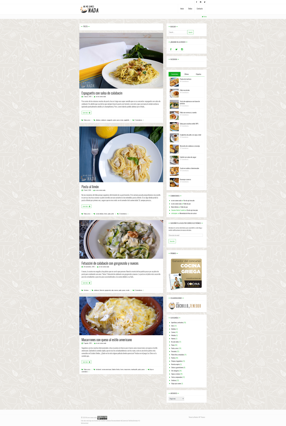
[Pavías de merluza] (174, 82)
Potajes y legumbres (176, 361)
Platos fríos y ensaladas (177, 354)
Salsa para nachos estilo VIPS (189, 123)
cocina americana (106, 369)
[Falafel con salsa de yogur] (174, 160)
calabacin (103, 120)
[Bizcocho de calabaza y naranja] (174, 149)
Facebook (173, 59)
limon (105, 214)
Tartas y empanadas (176, 377)
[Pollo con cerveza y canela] (174, 115)
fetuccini (102, 290)
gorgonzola (108, 290)
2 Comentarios (138, 120)
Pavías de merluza (185, 79)
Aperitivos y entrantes (177, 322)
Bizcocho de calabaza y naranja (190, 146)
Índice (190, 8)
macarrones (127, 369)
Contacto (200, 8)
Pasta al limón (90, 186)
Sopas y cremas (175, 374)
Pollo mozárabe (185, 90)
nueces (116, 290)
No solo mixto (175, 342)
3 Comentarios (138, 290)
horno (122, 369)
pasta (114, 120)
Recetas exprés (175, 364)
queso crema (119, 120)
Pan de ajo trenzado (189, 200)
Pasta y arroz (87, 120)
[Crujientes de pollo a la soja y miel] (174, 137)
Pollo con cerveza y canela (188, 112)
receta (127, 290)
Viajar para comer (176, 383)
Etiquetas (198, 74)
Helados (173, 335)
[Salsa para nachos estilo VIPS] (174, 126)
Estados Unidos (116, 369)
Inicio (182, 8)
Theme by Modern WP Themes (197, 417)
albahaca (98, 120)
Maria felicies (175, 207)
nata (112, 290)
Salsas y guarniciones (177, 367)
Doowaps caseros (185, 179)
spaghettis (126, 120)
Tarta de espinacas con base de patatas (190, 102)
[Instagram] (201, 2)
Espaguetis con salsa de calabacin (102, 92)
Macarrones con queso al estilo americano (107, 339)
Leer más (85, 112)
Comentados (174, 74)
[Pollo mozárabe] (174, 93)
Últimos (186, 74)
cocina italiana (99, 214)
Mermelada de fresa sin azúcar (188, 213)
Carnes (173, 332)
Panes (173, 345)
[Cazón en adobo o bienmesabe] (174, 171)
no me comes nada (101, 96)
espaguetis (109, 120)
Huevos (173, 338)
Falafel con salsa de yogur (188, 157)
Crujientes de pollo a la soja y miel (190, 134)
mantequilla (134, 369)
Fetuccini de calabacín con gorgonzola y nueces (110, 263)
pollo (112, 214)
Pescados (173, 351)
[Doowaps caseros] (174, 182)
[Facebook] (197, 2)
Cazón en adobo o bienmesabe (189, 168)
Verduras (86, 290)
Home (205, 17)
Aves (172, 326)
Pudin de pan (187, 204)
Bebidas (173, 329)
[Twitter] (205, 2)
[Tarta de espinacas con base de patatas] (174, 104)
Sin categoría (175, 370)
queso (123, 290)
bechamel (98, 369)
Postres (173, 358)
